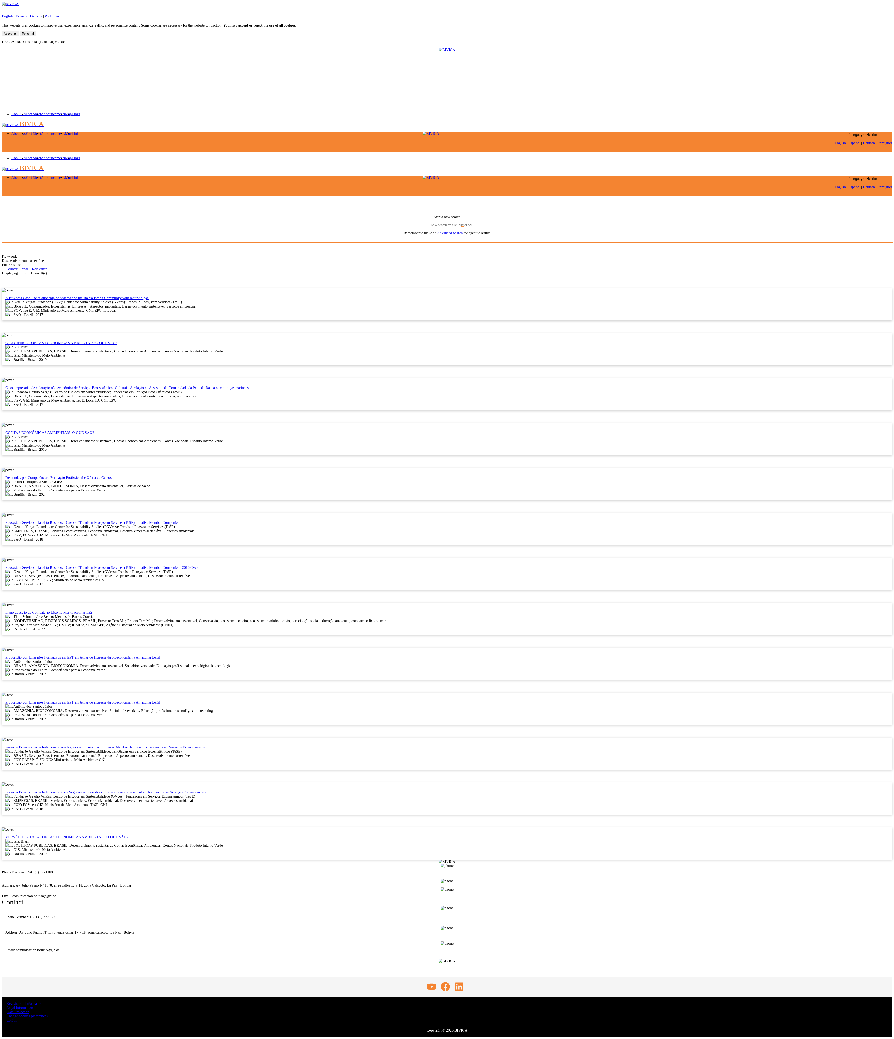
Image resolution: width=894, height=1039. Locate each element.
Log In (12, 1020)
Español (21, 16)
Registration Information (24, 1003)
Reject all (28, 33)
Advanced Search (450, 233)
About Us (18, 114)
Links (76, 114)
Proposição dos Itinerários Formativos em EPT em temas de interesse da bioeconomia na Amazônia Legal (82, 657)
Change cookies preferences (27, 1016)
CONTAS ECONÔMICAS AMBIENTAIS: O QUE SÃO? (49, 433)
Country (12, 269)
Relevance (39, 269)
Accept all (10, 33)
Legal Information (20, 1008)
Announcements (53, 114)
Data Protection (18, 1012)
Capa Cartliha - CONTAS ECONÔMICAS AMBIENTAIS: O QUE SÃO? (61, 343)
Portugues (52, 16)
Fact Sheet (33, 114)
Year (24, 269)
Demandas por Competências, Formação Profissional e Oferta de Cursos (58, 478)
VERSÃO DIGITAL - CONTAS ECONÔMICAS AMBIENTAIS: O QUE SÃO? (66, 837)
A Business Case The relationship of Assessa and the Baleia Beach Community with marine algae (77, 298)
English (7, 16)
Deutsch (36, 16)
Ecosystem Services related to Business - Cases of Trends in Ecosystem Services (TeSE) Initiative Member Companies (92, 523)
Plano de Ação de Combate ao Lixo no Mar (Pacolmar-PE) (48, 612)
